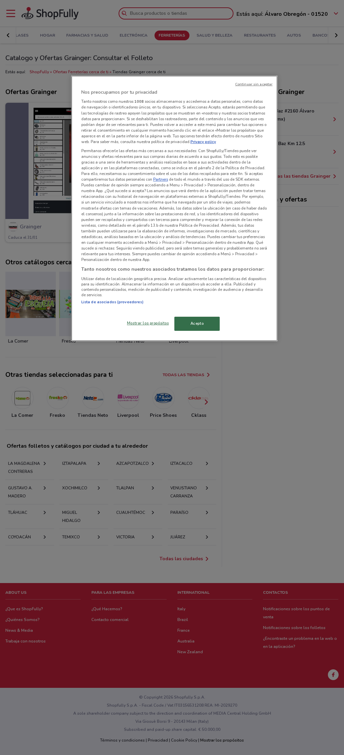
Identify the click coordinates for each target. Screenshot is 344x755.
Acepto (197, 323)
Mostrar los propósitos (148, 323)
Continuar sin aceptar (253, 84)
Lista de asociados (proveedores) (112, 302)
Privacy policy (203, 141)
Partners (160, 179)
